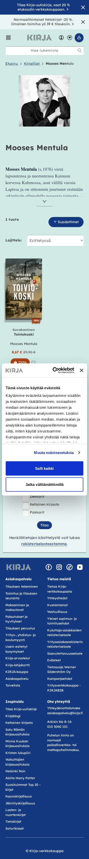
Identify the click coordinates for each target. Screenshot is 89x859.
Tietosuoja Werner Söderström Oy (61, 669)
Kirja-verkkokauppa (46, 851)
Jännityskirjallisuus (20, 803)
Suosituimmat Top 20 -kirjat (23, 787)
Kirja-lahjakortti (17, 665)
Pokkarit (37, 512)
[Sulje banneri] (81, 370)
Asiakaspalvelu (16, 679)
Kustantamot (57, 605)
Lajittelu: (13, 240)
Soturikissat (14, 828)
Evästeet (54, 660)
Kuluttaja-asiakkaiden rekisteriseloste (64, 632)
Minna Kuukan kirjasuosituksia (17, 743)
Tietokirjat (13, 821)
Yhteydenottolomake (63, 708)
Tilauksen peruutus (20, 628)
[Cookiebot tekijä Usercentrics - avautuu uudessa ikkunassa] (55, 370)
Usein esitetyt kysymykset (16, 648)
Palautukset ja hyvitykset (16, 619)
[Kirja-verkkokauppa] (18, 567)
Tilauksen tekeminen (21, 586)
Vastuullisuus (57, 612)
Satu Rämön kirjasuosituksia (17, 732)
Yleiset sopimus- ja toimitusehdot (62, 621)
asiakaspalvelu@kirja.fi (65, 713)
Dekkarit (37, 496)
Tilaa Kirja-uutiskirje (21, 709)
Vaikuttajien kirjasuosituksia (17, 761)
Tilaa (44, 525)
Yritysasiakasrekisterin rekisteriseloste (65, 644)
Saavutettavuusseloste (65, 653)
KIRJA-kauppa (16, 672)
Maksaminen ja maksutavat (17, 607)
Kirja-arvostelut (17, 658)
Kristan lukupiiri (17, 753)
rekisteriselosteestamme (44, 543)
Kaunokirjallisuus (18, 796)
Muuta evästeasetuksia (54, 453)
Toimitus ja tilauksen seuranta (21, 595)
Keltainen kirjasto (44, 504)
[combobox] (45, 50)
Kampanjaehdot (59, 679)
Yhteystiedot (57, 598)
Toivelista (12, 685)
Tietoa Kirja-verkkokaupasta (59, 588)
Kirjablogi (13, 716)
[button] (8, 37)
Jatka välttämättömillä (44, 484)
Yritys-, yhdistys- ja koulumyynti (20, 637)
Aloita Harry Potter (20, 778)
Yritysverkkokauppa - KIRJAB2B (64, 687)
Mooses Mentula (23, 344)
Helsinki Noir (15, 771)
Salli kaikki (44, 468)
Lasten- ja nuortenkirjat (15, 812)
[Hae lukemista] (80, 50)
